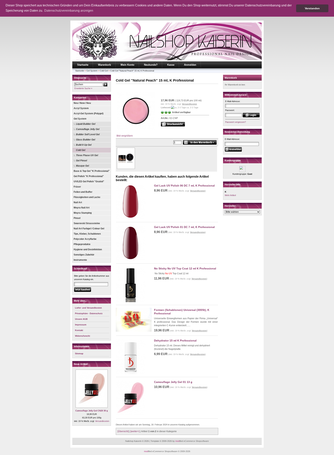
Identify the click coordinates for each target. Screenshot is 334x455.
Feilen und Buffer (83, 192)
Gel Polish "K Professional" (89, 176)
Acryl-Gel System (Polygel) (88, 113)
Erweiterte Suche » (83, 88)
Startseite (82, 64)
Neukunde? (151, 64)
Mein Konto (127, 64)
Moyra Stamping (83, 213)
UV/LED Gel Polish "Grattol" (89, 181)
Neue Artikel (81, 364)
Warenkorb (104, 64)
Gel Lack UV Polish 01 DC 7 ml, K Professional (184, 227)
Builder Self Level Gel (88, 134)
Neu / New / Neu (82, 103)
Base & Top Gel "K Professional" (92, 171)
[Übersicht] (123, 431)
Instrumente (80, 260)
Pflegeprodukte (82, 244)
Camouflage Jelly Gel (87, 129)
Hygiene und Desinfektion (88, 249)
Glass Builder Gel (85, 139)
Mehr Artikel (230, 195)
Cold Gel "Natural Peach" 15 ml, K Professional (132, 71)
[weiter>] (134, 431)
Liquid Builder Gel (85, 124)
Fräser (77, 186)
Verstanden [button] (312, 8)
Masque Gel (82, 165)
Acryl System (81, 108)
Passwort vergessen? (235, 122)
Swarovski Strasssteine (87, 223)
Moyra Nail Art (81, 207)
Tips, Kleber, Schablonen (87, 233)
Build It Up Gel (83, 145)
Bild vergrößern (125, 135)
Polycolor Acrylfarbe (85, 239)
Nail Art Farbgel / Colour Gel (89, 228)
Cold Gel (104, 71)
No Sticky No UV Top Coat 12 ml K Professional (185, 268)
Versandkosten (102, 421)
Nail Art (78, 202)
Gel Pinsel (81, 160)
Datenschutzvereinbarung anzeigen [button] (68, 10)
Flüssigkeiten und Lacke (87, 197)
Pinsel (77, 218)
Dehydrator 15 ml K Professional (175, 340)
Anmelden (190, 64)
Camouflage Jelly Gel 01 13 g (173, 382)
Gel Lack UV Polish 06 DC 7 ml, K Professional (184, 185)
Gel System (91, 71)
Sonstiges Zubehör (84, 254)
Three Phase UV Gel (87, 155)
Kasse (170, 64)
